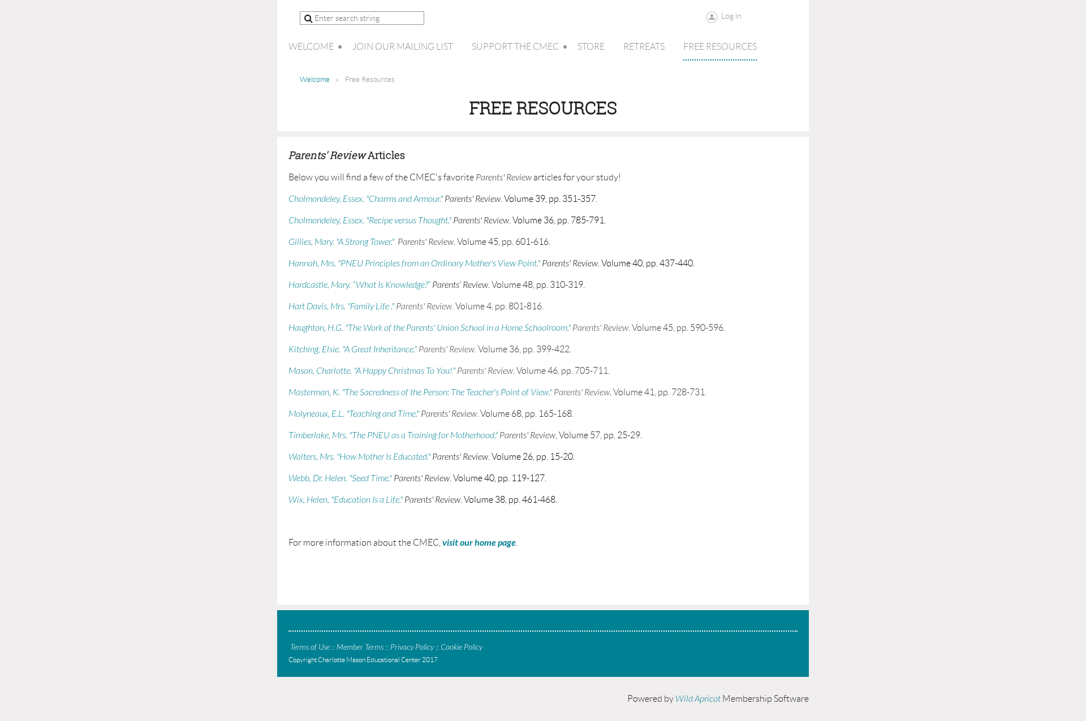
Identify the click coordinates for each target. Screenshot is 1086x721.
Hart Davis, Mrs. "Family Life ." (341, 306)
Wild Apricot (698, 699)
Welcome (315, 79)
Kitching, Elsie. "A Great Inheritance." (352, 349)
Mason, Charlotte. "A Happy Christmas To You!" (371, 371)
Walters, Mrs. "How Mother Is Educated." (359, 457)
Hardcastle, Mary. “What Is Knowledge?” (359, 285)
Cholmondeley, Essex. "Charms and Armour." (365, 199)
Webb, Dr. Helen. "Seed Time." (340, 478)
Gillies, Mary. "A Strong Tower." (341, 242)
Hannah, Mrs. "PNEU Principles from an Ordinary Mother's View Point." (414, 263)
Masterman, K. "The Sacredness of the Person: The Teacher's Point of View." (420, 392)
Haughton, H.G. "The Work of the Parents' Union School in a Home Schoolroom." (429, 328)
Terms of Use (310, 647)
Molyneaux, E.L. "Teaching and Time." (353, 414)
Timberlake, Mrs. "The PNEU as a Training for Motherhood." (393, 435)
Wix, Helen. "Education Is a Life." (345, 500)
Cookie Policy (461, 647)
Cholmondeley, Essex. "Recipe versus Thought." (369, 220)
